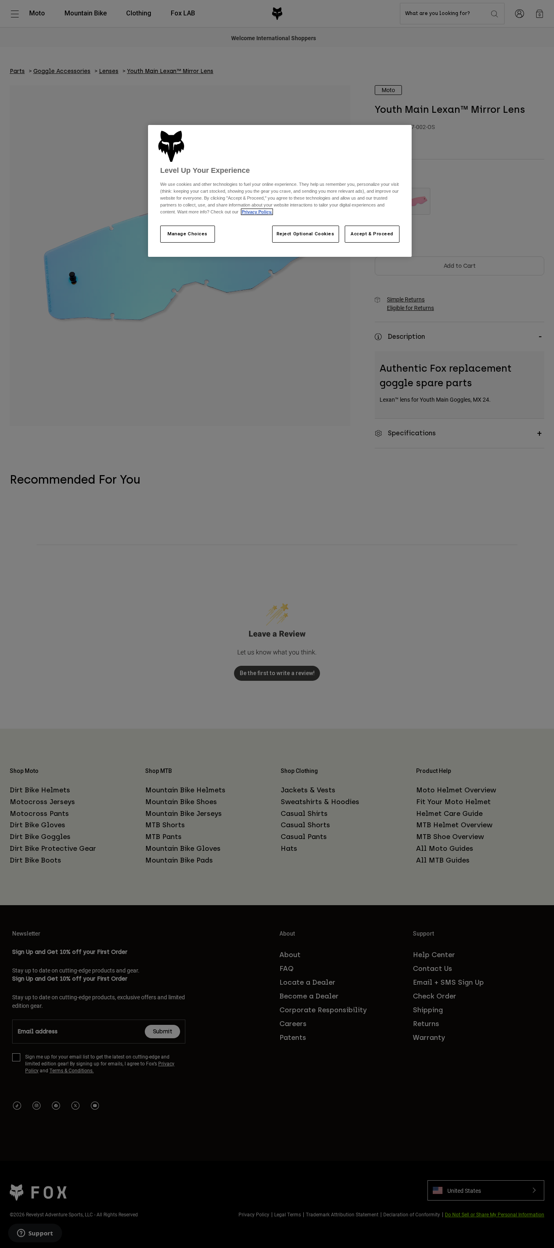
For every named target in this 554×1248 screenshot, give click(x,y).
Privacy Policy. (257, 211)
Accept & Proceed (372, 234)
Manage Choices (187, 234)
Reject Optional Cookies (306, 234)
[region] (280, 191)
